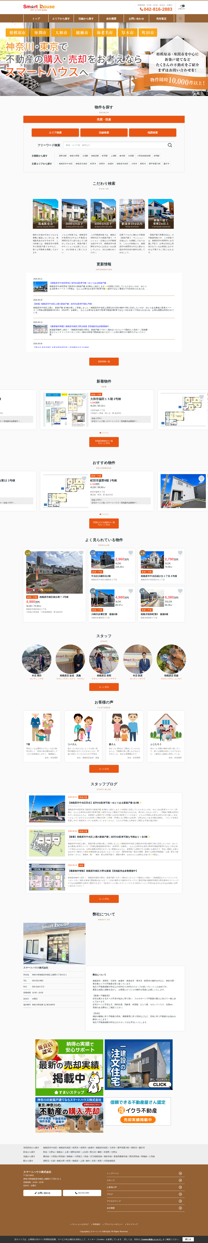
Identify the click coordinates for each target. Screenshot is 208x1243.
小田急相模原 (109, 1161)
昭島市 (143, 164)
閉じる (188, 1239)
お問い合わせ (136, 18)
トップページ (113, 1173)
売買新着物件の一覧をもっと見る (104, 442)
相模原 (75, 1161)
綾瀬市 (111, 164)
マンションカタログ (80, 1224)
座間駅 (157, 156)
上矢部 (85, 1152)
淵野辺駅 (63, 156)
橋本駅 (122, 156)
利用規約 (96, 1224)
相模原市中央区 (66, 164)
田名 (45, 1152)
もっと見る (104, 687)
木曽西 (106, 1152)
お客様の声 (112, 1187)
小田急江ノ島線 (81, 1156)
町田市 (93, 164)
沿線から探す (86, 18)
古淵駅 (85, 156)
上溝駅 (114, 156)
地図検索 (153, 132)
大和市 (134, 164)
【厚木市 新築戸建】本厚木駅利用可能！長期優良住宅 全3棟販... (62, 347)
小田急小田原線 (58, 1156)
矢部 (94, 1161)
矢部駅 (131, 156)
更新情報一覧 (104, 361)
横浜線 (46, 1156)
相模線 (70, 1156)
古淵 (53, 1161)
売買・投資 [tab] (104, 119)
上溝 (67, 1152)
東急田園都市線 (121, 1156)
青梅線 (144, 1156)
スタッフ (111, 1180)
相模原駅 (95, 156)
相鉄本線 (108, 1156)
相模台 (60, 1152)
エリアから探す (61, 18)
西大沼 (93, 1152)
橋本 (88, 1161)
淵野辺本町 (75, 1152)
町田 (68, 1161)
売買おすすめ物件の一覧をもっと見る (104, 523)
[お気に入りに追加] (84, 397)
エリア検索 (55, 132)
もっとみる (104, 769)
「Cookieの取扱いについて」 (151, 1239)
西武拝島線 (134, 1156)
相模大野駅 (75, 156)
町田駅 (105, 156)
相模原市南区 (81, 164)
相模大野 (61, 1161)
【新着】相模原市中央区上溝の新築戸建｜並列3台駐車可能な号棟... (63, 304)
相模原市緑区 (122, 164)
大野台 (52, 1152)
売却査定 (161, 18)
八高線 (152, 1156)
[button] (100, 433)
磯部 (100, 1152)
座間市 (102, 164)
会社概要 (111, 18)
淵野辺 (46, 1161)
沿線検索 (104, 132)
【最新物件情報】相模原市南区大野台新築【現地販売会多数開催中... (80, 326)
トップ (36, 18)
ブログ (110, 1194)
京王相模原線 (96, 1156)
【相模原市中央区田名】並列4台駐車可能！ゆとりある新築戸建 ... (79, 283)
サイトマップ (132, 1224)
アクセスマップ (114, 1201)
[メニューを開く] (180, 18)
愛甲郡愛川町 (155, 164)
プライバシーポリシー (113, 1224)
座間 (99, 1161)
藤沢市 (167, 164)
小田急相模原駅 (144, 156)
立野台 (114, 1152)
